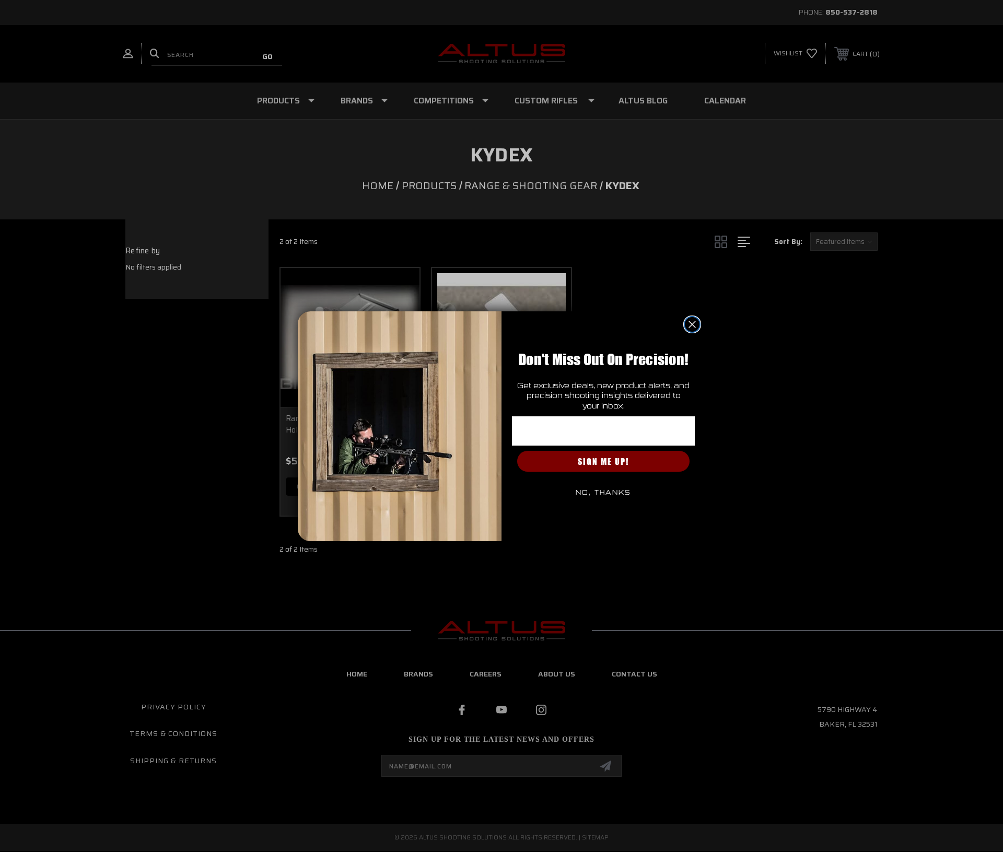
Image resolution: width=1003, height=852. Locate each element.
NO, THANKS (603, 492)
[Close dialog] (692, 324)
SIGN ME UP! (603, 461)
